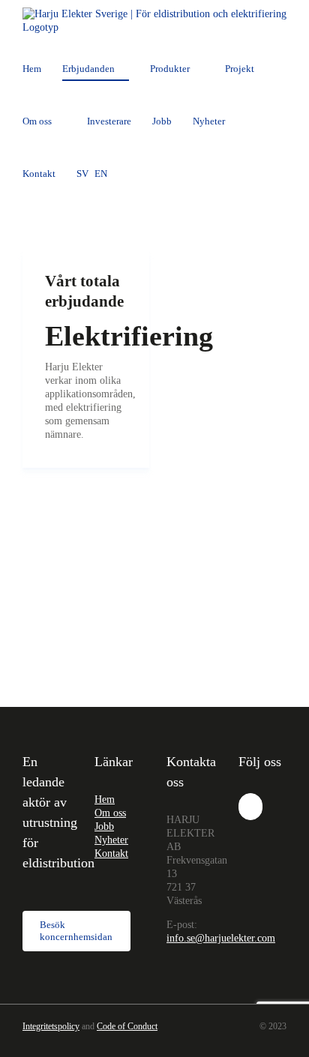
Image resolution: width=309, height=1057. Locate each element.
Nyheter (111, 840)
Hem (104, 799)
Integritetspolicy (51, 1026)
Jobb (104, 826)
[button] (132, 173)
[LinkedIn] (250, 806)
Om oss (110, 813)
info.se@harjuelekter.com (220, 938)
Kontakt (111, 853)
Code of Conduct (127, 1026)
